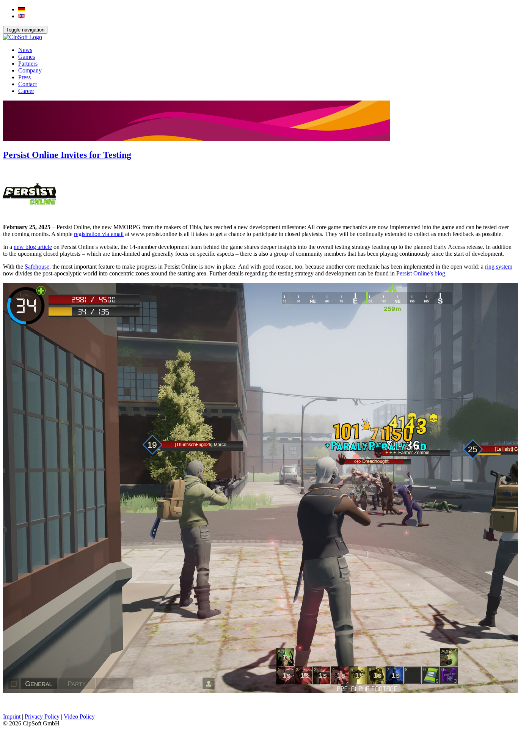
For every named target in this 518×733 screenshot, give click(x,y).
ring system (498, 266)
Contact (27, 84)
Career (26, 91)
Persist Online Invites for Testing (67, 155)
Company (30, 70)
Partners (28, 63)
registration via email (99, 234)
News (25, 50)
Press (24, 77)
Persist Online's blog (420, 273)
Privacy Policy (42, 716)
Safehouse (37, 266)
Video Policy (79, 716)
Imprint (11, 716)
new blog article (33, 247)
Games (26, 56)
